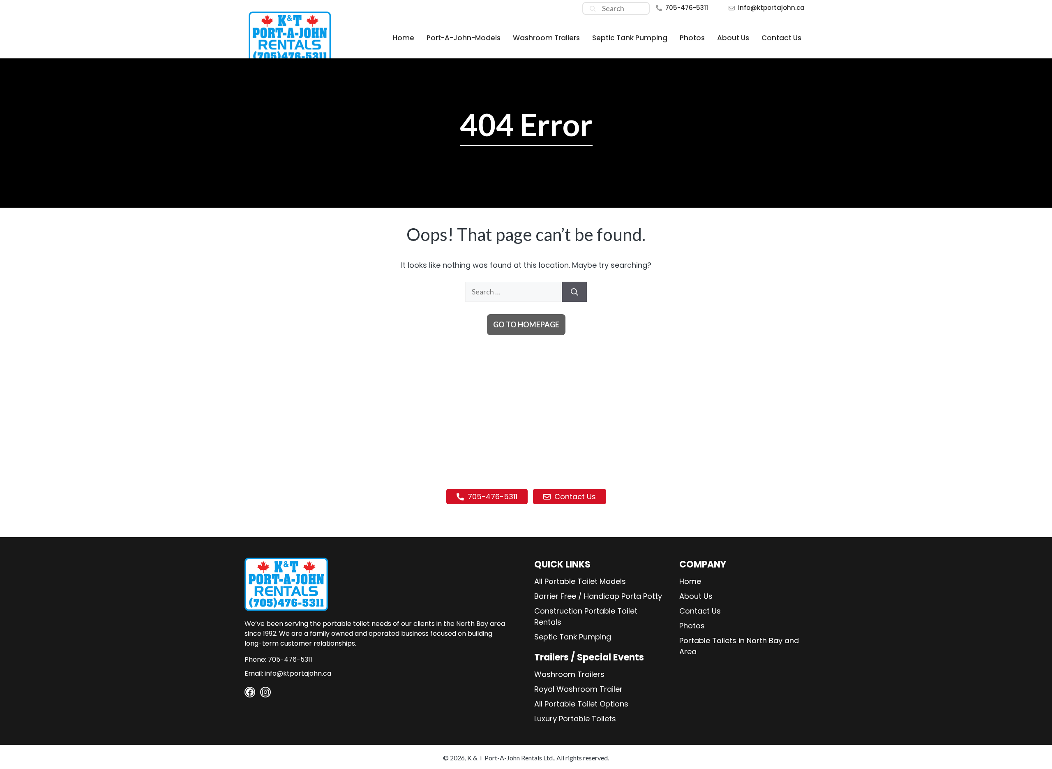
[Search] (592, 8)
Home (403, 38)
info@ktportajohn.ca (771, 7)
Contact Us (781, 38)
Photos (692, 38)
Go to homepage (526, 324)
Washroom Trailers (546, 38)
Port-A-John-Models (464, 38)
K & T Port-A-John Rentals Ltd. (510, 758)
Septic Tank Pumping (629, 38)
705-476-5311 (686, 7)
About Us (733, 38)
